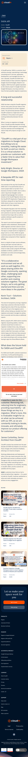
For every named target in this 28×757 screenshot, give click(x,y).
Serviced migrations (5, 644)
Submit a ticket (4, 704)
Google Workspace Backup (7, 654)
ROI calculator (4, 710)
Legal (9, 726)
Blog (2, 707)
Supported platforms (5, 641)
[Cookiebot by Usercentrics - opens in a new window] (20, 360)
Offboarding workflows (6, 660)
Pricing (2, 682)
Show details (20, 383)
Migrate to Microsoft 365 (6, 638)
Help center (3, 701)
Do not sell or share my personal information (14, 395)
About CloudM (4, 676)
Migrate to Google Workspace (7, 635)
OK (14, 388)
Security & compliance (6, 688)
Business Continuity (5, 626)
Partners (3, 685)
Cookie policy (19, 729)
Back (4, 15)
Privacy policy (19, 726)
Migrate (8, 27)
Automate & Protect (5, 623)
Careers (3, 691)
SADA (2, 472)
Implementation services (6, 666)
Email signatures (5, 663)
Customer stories (5, 679)
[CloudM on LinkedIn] (14, 734)
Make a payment (4, 713)
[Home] (6, 2)
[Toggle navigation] (25, 2)
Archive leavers (4, 657)
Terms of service (9, 729)
